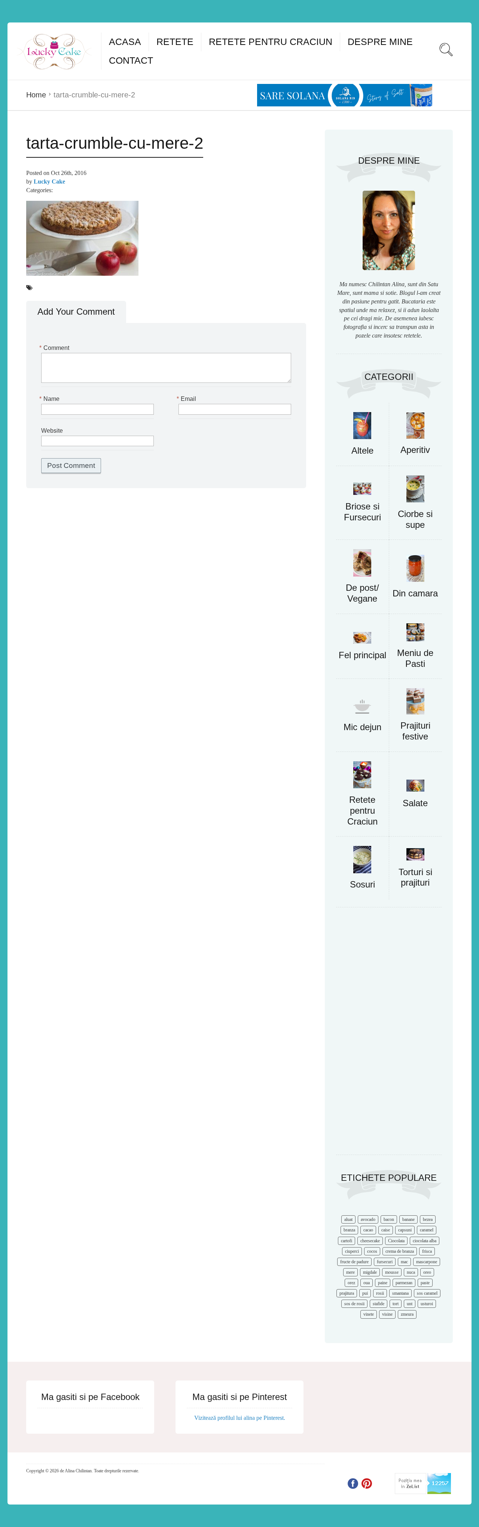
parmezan (404, 1282)
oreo (427, 1272)
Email (187, 399)
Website (52, 430)
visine (387, 1314)
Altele (362, 450)
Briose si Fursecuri (362, 511)
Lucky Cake (49, 181)
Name (50, 399)
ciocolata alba (424, 1240)
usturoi (427, 1303)
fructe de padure (354, 1261)
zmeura (407, 1314)
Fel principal (362, 655)
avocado (368, 1219)
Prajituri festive (415, 730)
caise (385, 1230)
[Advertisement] (389, 1034)
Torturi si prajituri (415, 877)
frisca (427, 1251)
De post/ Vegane (362, 593)
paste (425, 1282)
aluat (348, 1219)
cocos (372, 1251)
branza (349, 1230)
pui (365, 1293)
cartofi (346, 1240)
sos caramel (427, 1293)
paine (382, 1282)
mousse (392, 1272)
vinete (368, 1314)
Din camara (415, 593)
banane (408, 1219)
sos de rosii (354, 1303)
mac (404, 1261)
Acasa (125, 41)
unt (409, 1303)
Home (36, 95)
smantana (400, 1293)
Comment (55, 348)
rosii (380, 1293)
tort (396, 1303)
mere (350, 1272)
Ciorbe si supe (415, 519)
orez (351, 1282)
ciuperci (352, 1251)
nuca (411, 1272)
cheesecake (370, 1240)
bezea (428, 1219)
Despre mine (380, 41)
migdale (370, 1272)
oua (366, 1282)
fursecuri (385, 1261)
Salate (415, 803)
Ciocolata (396, 1240)
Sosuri (362, 884)
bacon (389, 1219)
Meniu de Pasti (415, 658)
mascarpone (426, 1261)
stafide (378, 1303)
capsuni (405, 1230)
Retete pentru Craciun (270, 41)
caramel (426, 1230)
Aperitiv (415, 450)
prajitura (346, 1293)
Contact (131, 60)
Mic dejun (362, 727)
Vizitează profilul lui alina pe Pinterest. (239, 1418)
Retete (174, 41)
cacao (368, 1230)
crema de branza (399, 1251)
